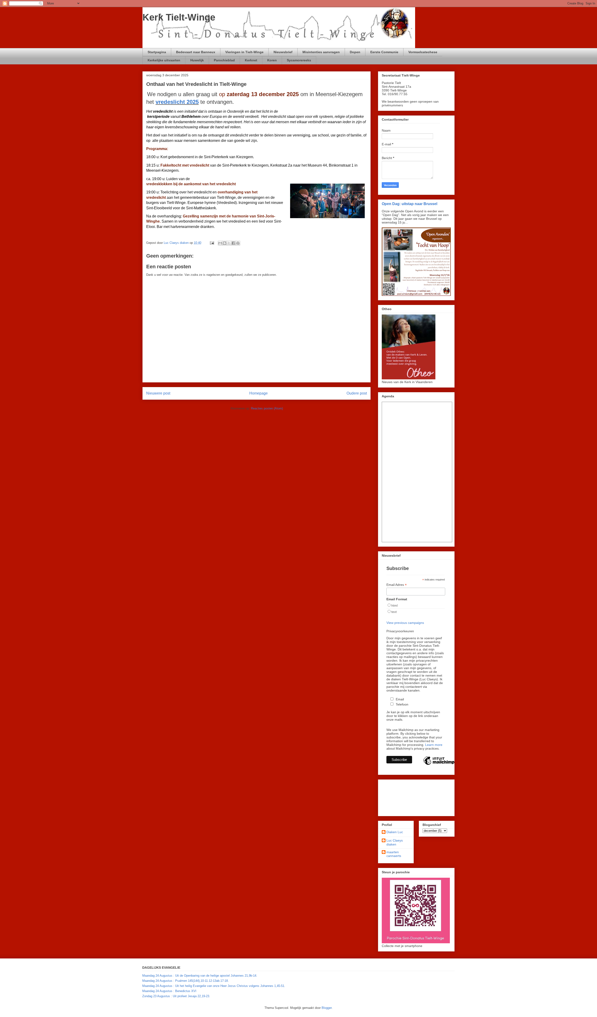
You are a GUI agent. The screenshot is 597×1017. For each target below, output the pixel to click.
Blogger (327, 1008)
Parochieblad (224, 60)
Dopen (355, 52)
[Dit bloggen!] (224, 243)
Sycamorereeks (299, 60)
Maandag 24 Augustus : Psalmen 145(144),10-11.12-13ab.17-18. (185, 980)
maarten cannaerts (393, 854)
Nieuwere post (158, 393)
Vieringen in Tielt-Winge (244, 52)
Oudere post (357, 393)
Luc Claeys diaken (394, 842)
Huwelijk (197, 60)
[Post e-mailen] (211, 243)
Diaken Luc (394, 832)
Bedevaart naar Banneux (195, 52)
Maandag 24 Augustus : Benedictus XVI (169, 991)
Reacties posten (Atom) (267, 408)
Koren (272, 60)
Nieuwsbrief (283, 52)
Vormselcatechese (422, 52)
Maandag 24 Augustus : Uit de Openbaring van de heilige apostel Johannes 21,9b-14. (199, 975)
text (394, 612)
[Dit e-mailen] (220, 243)
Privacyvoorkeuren (400, 631)
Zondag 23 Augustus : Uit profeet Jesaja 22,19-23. (176, 996)
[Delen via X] (229, 243)
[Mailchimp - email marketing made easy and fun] (439, 764)
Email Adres (396, 585)
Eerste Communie (384, 52)
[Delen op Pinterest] (238, 243)
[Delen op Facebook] (233, 243)
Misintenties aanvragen (321, 52)
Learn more (433, 745)
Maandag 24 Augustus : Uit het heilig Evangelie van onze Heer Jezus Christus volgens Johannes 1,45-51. (213, 986)
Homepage (258, 393)
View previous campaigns (405, 623)
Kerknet (251, 60)
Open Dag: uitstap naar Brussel (409, 204)
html (394, 605)
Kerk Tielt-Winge (178, 17)
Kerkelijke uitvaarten (164, 60)
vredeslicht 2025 (177, 102)
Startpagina (157, 52)
